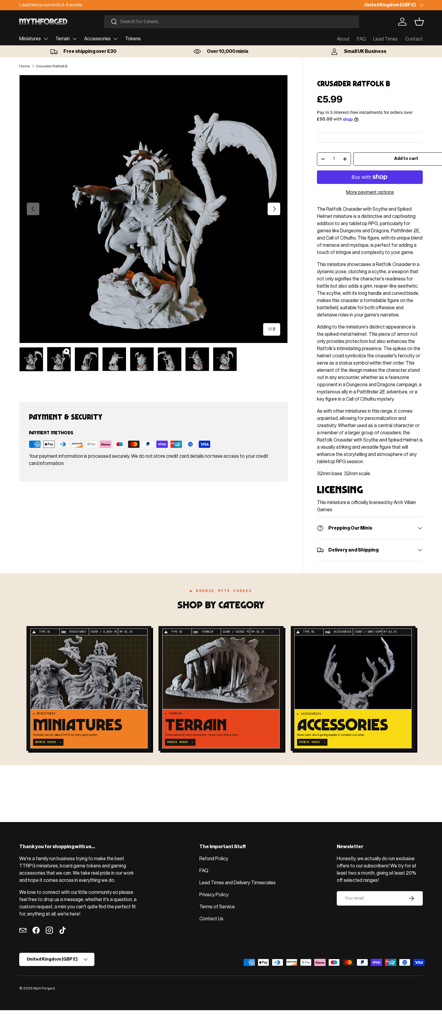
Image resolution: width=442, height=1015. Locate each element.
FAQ (361, 39)
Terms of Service (217, 906)
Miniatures (30, 38)
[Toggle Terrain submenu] (74, 38)
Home (24, 66)
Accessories (97, 38)
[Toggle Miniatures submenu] (45, 38)
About (343, 39)
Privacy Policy (214, 894)
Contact (414, 39)
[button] (419, 21)
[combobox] (231, 21)
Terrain (62, 38)
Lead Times (385, 39)
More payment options (370, 192)
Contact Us (211, 918)
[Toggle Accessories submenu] (115, 38)
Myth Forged (44, 988)
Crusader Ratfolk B (52, 66)
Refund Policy (213, 858)
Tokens (133, 38)
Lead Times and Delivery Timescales (237, 882)
